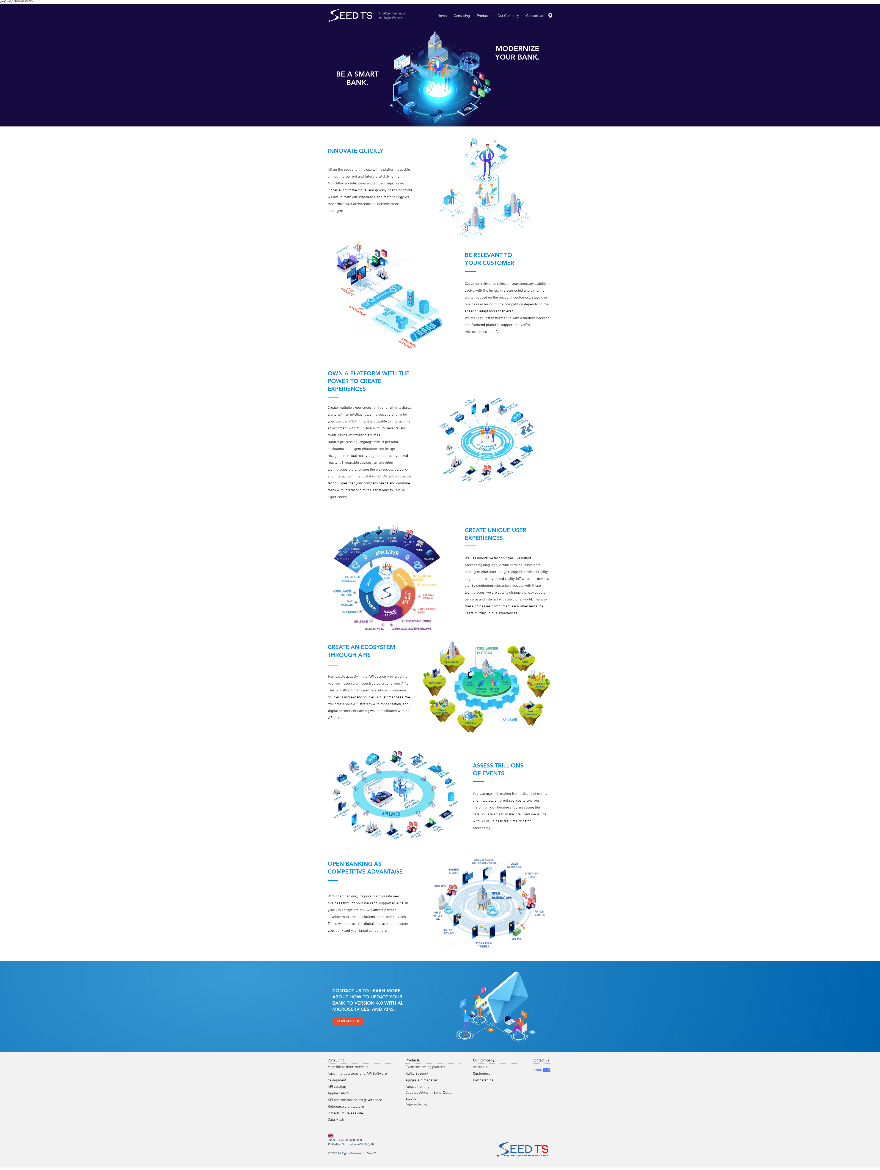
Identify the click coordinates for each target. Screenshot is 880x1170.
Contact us (541, 1060)
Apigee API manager (421, 1080)
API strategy (337, 1087)
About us (480, 1067)
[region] (351, 15)
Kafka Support (417, 1073)
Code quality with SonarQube (428, 1093)
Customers (481, 1073)
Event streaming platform (426, 1067)
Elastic (411, 1098)
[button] (461, 15)
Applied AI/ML (339, 1093)
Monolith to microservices (348, 1067)
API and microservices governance (355, 1100)
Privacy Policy (416, 1105)
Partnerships (483, 1080)
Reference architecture (346, 1106)
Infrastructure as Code (345, 1113)
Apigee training (417, 1087)
